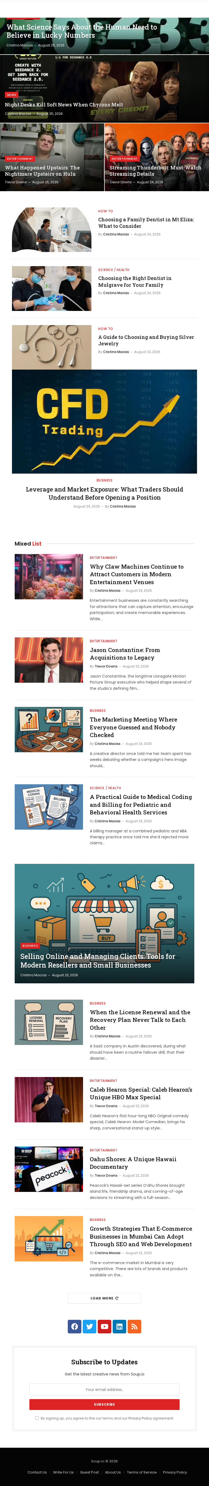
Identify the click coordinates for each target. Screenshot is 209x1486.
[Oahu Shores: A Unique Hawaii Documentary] (49, 1169)
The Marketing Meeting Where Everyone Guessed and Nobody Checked (133, 727)
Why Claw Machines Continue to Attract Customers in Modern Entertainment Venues (137, 574)
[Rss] (134, 1326)
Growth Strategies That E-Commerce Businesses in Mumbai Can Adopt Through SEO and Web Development (141, 1236)
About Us (113, 1472)
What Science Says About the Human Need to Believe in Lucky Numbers (82, 31)
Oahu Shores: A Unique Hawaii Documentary (133, 1163)
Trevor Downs (16, 182)
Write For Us (63, 1472)
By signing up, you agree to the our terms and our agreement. (107, 1418)
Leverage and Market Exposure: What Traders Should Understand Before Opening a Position (104, 493)
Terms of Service (142, 1472)
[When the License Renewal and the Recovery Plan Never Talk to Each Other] (49, 1022)
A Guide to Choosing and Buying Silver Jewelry (146, 340)
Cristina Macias (20, 45)
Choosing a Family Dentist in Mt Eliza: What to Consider (146, 222)
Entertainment (20, 158)
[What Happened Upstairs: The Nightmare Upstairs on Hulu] (52, 157)
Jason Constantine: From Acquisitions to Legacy (125, 654)
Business (105, 480)
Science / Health (114, 269)
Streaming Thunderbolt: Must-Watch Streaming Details (156, 171)
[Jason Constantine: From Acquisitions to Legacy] (49, 660)
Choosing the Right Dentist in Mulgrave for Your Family (135, 281)
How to (105, 211)
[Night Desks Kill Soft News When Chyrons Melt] (104, 89)
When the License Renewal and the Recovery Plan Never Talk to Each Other (140, 1019)
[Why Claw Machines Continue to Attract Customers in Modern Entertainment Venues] (49, 576)
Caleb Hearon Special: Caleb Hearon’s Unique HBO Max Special (141, 1093)
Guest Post (89, 1472)
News (11, 95)
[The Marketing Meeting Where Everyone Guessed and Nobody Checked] (49, 729)
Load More (102, 1298)
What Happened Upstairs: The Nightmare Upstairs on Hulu (42, 171)
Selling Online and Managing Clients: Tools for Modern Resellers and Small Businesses (97, 960)
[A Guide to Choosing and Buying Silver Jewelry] (51, 347)
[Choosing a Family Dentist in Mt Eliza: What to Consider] (51, 229)
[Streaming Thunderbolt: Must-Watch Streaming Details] (157, 157)
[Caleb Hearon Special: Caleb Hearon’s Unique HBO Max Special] (49, 1099)
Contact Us (37, 1472)
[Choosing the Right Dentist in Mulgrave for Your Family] (51, 288)
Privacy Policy (140, 1418)
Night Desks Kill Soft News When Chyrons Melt (64, 105)
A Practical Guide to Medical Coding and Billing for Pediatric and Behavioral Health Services (141, 804)
